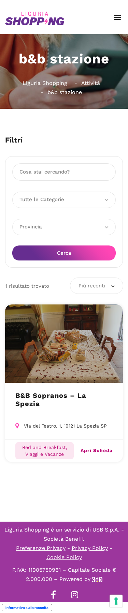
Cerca (64, 253)
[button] (117, 17)
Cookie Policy (64, 557)
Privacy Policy (90, 548)
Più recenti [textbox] (92, 286)
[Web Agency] (97, 579)
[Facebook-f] (53, 594)
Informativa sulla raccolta (26, 607)
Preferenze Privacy (41, 548)
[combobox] (96, 286)
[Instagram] (75, 594)
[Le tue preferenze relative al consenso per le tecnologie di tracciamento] (116, 601)
